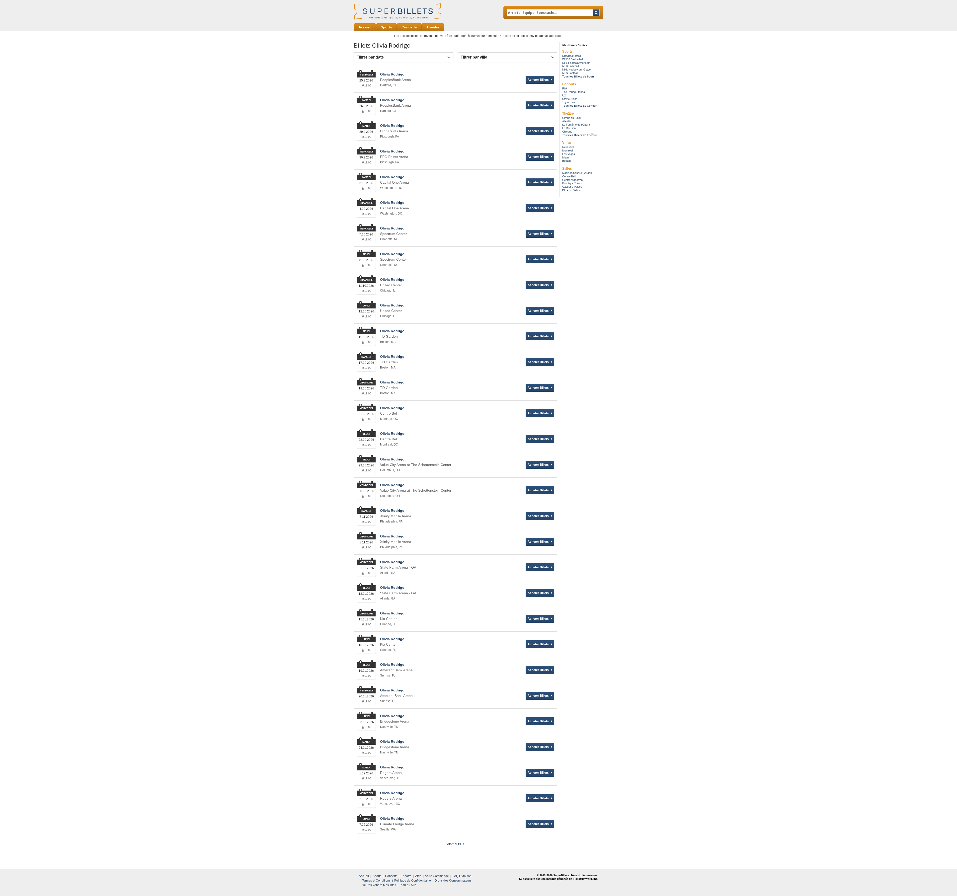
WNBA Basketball (572, 59)
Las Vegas (568, 153)
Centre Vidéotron (572, 179)
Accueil (365, 27)
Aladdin (566, 121)
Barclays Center (572, 183)
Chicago (567, 131)
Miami (565, 157)
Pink (564, 88)
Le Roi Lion (569, 128)
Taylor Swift (569, 102)
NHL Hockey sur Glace (576, 69)
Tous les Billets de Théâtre (579, 135)
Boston (566, 160)
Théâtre (432, 27)
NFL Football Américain (576, 62)
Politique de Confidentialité (412, 880)
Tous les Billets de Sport (578, 76)
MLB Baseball (570, 66)
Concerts (409, 27)
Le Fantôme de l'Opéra (576, 124)
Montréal (567, 150)
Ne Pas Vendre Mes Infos (379, 885)
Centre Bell (568, 176)
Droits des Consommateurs (453, 880)
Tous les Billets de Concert (579, 105)
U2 (564, 95)
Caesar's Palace (572, 186)
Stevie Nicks (569, 98)
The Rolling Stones (573, 91)
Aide (418, 876)
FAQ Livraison (462, 876)
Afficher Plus (455, 844)
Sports (386, 27)
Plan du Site (408, 885)
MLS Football (570, 73)
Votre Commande (437, 876)
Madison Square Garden (577, 172)
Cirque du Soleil (571, 117)
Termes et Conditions (376, 880)
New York (568, 147)
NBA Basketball (571, 55)
